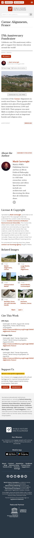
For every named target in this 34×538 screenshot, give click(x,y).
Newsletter (19, 463)
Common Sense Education (11, 403)
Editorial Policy (14, 465)
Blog (5, 465)
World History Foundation (11, 482)
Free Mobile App (19, 2)
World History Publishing (12, 485)
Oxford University (25, 399)
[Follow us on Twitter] (11, 477)
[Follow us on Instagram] (22, 477)
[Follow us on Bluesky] (15, 477)
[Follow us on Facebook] (8, 477)
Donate (5, 387)
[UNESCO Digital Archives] (17, 512)
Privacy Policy (25, 465)
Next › (13, 310)
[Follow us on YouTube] (25, 477)
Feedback (29, 463)
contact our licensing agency (11, 244)
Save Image (6, 68)
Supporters (26, 467)
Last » (20, 310)
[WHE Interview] (14, 202)
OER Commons (19, 407)
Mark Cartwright (14, 62)
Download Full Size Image (17, 94)
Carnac (17, 99)
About (4, 463)
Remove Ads (28, 123)
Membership (8, 2)
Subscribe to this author (24, 153)
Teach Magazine (20, 409)
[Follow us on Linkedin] (18, 477)
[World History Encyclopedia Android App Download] (23, 454)
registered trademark (17, 499)
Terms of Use (7, 467)
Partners (17, 467)
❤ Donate (6, 56)
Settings (17, 468)
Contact (11, 463)
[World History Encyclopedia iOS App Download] (11, 454)
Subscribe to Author (19, 68)
